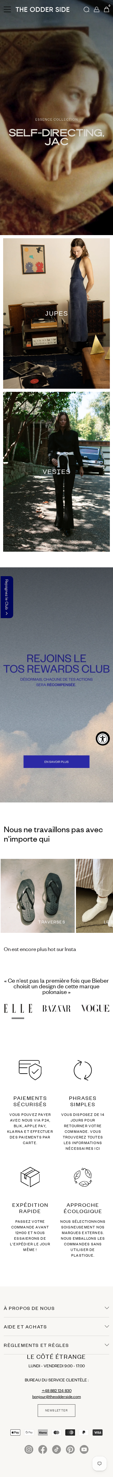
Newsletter (56, 1410)
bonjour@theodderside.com (56, 1396)
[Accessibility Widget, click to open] (103, 739)
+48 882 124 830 (57, 1390)
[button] (7, 597)
